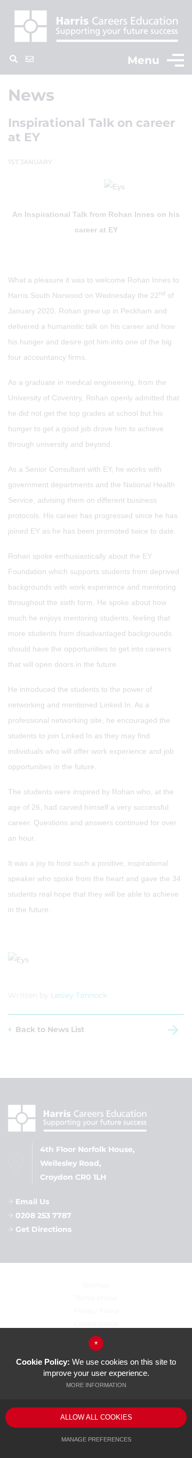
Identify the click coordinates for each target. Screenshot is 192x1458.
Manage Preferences (96, 1439)
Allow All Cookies (96, 1417)
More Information (96, 1385)
